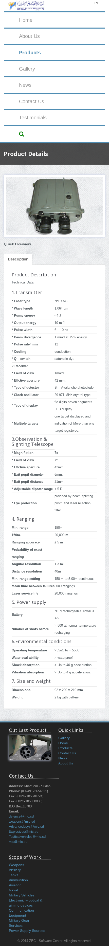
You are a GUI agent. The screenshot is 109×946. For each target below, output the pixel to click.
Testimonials (33, 117)
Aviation (15, 885)
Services (16, 925)
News (25, 85)
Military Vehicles (21, 895)
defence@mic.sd (21, 816)
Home (25, 20)
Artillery (15, 870)
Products (30, 52)
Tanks (13, 875)
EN (96, 3)
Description (18, 259)
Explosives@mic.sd (23, 831)
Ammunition (18, 880)
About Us (29, 36)
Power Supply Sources (27, 931)
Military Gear (19, 920)
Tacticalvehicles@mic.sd (27, 837)
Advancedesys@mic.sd (26, 826)
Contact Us (31, 101)
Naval (13, 890)
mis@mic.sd (18, 842)
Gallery (27, 69)
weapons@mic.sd (22, 821)
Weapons (16, 865)
